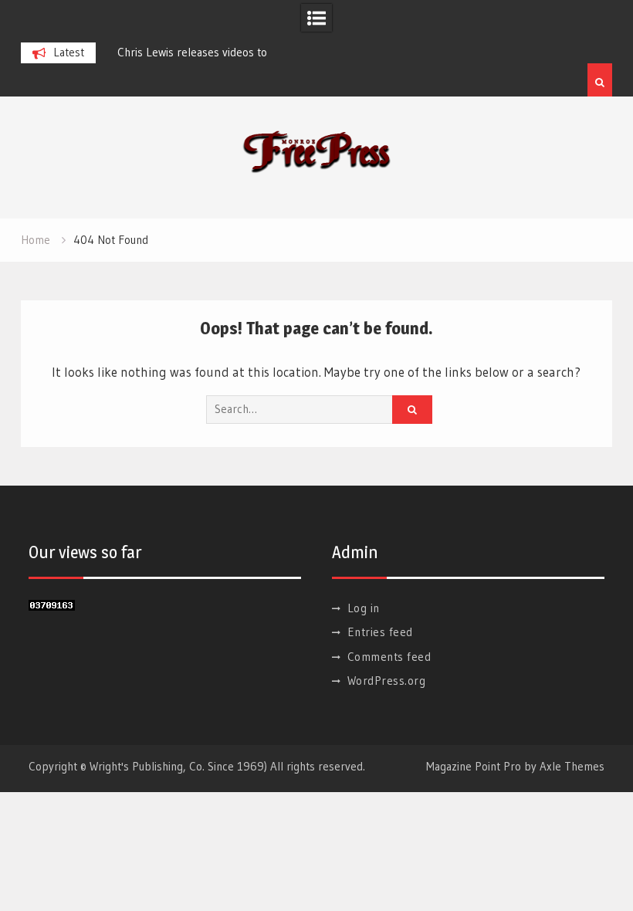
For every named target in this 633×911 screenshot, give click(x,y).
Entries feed (380, 632)
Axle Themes (572, 766)
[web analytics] (52, 606)
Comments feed (389, 656)
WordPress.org (386, 680)
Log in (363, 608)
